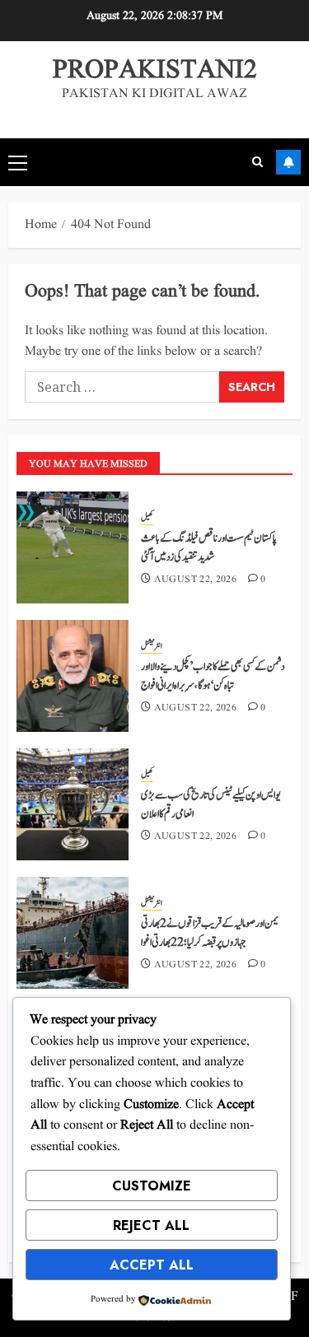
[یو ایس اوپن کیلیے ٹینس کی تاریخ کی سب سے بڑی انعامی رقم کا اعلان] (72, 804)
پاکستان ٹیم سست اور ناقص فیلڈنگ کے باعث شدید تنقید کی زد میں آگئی (209, 547)
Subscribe (288, 162)
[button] (17, 162)
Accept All (152, 1264)
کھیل (147, 517)
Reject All (151, 1225)
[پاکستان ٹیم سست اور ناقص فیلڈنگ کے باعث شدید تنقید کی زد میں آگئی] (72, 547)
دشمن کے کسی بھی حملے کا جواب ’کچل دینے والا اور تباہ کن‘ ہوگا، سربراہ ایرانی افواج (212, 676)
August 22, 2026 (195, 579)
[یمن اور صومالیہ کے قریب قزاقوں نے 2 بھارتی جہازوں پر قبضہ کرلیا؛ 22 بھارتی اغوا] (72, 933)
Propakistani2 (155, 70)
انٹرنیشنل (151, 646)
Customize (151, 1185)
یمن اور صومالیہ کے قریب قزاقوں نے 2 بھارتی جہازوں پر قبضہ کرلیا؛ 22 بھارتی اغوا (210, 933)
